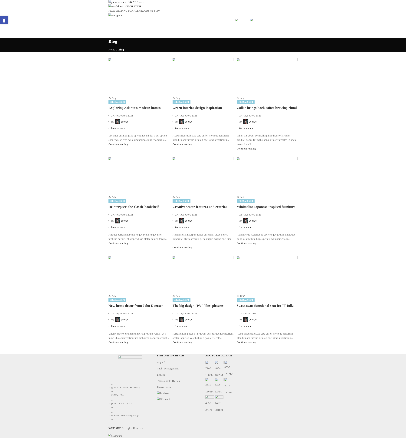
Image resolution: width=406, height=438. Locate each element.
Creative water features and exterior (200, 207)
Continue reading (118, 144)
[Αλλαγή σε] (241, 20)
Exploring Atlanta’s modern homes (134, 108)
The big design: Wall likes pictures (198, 306)
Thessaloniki (117, 102)
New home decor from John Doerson (136, 306)
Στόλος (161, 374)
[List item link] (130, 403)
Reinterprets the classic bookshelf (133, 207)
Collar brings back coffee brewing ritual (267, 108)
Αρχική (161, 362)
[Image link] (130, 367)
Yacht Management (168, 368)
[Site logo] (115, 15)
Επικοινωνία (164, 387)
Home (111, 49)
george (124, 121)
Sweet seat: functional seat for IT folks (265, 306)
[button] (4, 20)
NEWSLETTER (133, 6)
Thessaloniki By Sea (168, 380)
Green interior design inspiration (197, 108)
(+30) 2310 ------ (134, 2)
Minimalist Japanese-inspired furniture (266, 207)
